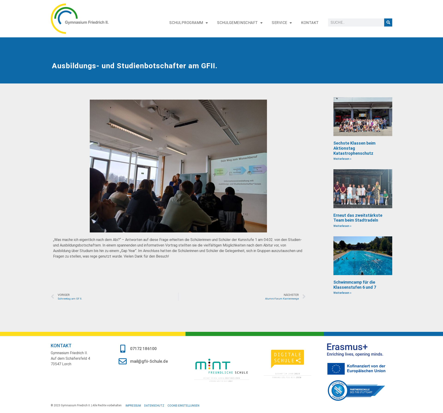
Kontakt (310, 23)
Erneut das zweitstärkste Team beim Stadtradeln (357, 218)
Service (279, 23)
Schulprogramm (186, 23)
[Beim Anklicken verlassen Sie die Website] (221, 370)
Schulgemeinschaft (237, 23)
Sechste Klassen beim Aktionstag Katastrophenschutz (354, 148)
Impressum (133, 405)
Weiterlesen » (342, 158)
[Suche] (388, 22)
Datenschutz (154, 405)
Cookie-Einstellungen (183, 405)
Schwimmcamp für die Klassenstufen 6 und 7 (354, 285)
